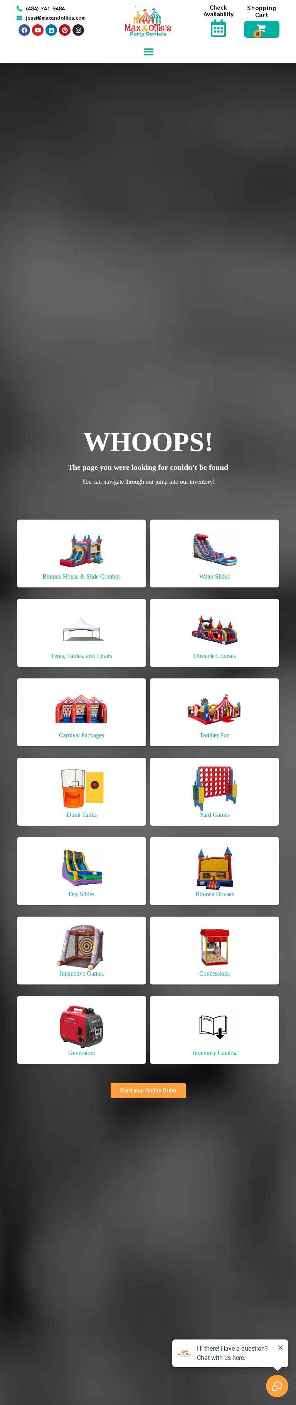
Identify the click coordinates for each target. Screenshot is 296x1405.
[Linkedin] (51, 30)
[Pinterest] (65, 30)
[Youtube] (38, 30)
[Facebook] (24, 30)
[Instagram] (78, 30)
